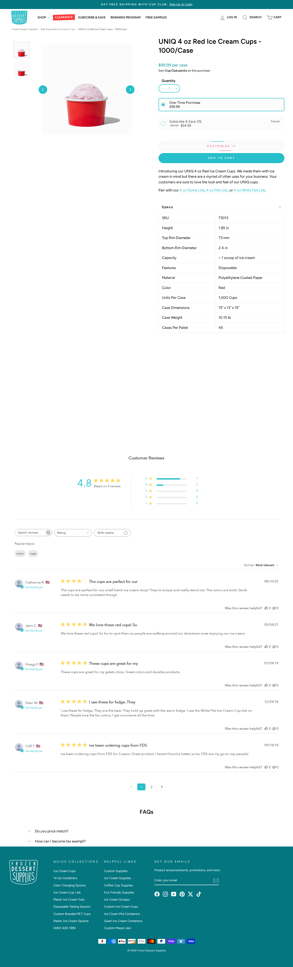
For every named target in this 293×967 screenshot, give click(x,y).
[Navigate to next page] (162, 787)
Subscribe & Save (92, 17)
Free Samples (156, 17)
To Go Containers (65, 878)
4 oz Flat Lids (217, 190)
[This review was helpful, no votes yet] (266, 608)
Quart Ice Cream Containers (123, 921)
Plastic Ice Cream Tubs (69, 899)
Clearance (64, 17)
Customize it (221, 146)
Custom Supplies (116, 871)
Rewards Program (125, 17)
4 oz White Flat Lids (250, 190)
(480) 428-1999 (64, 928)
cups (33, 554)
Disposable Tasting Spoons (71, 906)
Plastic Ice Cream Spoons (71, 921)
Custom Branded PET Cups (72, 914)
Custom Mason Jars (117, 928)
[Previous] (43, 89)
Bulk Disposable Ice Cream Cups (58, 29)
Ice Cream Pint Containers (122, 914)
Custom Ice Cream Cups (121, 906)
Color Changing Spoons (69, 885)
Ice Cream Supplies (117, 878)
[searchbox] (29, 532)
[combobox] (73, 533)
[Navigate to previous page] (131, 787)
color (20, 554)
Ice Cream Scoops (117, 899)
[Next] (130, 89)
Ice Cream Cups (64, 871)
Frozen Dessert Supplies (25, 29)
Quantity (168, 81)
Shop (42, 17)
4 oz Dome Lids (192, 190)
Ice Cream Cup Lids (67, 892)
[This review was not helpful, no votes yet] (273, 608)
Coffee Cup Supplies (118, 885)
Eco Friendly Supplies (119, 892)
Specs (167, 207)
